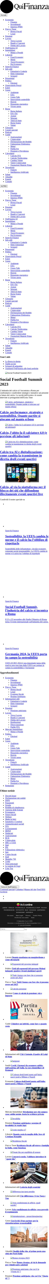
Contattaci (19, 889)
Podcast (8, 132)
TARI (7, 861)
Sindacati (9, 833)
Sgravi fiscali (10, 814)
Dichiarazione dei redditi (15, 798)
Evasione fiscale (17, 694)
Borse (7, 109)
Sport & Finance (12, 67)
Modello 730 (10, 859)
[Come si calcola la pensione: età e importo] (27, 989)
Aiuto (32, 917)
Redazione (9, 786)
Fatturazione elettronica (14, 850)
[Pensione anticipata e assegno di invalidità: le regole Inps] (27, 1119)
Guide (7, 135)
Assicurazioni (16, 137)
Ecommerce (10, 812)
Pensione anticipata (18, 710)
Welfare (8, 817)
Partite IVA (15, 727)
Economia (9, 20)
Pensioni (8, 36)
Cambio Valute (16, 160)
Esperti (8, 179)
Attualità (8, 177)
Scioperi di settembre (13, 366)
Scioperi (13, 76)
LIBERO (4, 907)
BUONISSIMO (20, 912)
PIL (6, 847)
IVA (7, 826)
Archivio (3, 892)
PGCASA (44, 907)
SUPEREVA (29, 912)
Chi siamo (10, 915)
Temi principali (11, 864)
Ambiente (14, 92)
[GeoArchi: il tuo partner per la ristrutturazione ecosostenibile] (27, 1216)
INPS (7, 800)
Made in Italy (10, 819)
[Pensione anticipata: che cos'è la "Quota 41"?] (27, 1270)
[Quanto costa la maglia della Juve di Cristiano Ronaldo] (27, 1130)
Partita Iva (14, 149)
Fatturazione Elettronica (20, 144)
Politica (8, 81)
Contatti (8, 181)
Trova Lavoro (16, 41)
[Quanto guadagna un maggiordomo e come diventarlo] (27, 943)
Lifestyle (8, 55)
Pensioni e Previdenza (19, 151)
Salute (7, 174)
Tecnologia (9, 167)
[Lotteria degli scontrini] (27, 1173)
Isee (6, 852)
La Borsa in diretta (13, 361)
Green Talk (15, 97)
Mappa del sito (30, 889)
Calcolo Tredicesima (18, 158)
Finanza (13, 22)
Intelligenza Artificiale (19, 172)
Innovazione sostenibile (20, 99)
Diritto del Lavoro (17, 45)
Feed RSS (41, 889)
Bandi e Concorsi (17, 43)
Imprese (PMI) (16, 27)
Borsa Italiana (16, 111)
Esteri (7, 88)
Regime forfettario (17, 696)
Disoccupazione (17, 725)
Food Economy (16, 57)
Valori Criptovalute (18, 163)
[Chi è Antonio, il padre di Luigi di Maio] (27, 1040)
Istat (7, 845)
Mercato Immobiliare (13, 729)
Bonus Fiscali (16, 31)
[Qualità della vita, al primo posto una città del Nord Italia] (27, 1237)
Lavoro (8, 38)
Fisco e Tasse (10, 29)
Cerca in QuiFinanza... (9, 887)
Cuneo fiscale (10, 854)
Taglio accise (10, 364)
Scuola (8, 805)
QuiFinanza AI (11, 48)
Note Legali (19, 915)
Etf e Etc (14, 113)
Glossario (9, 127)
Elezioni (13, 83)
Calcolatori (9, 153)
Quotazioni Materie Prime (21, 165)
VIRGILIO (11, 907)
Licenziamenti (11, 829)
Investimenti (15, 24)
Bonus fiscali (15, 689)
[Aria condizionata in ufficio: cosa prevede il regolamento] (27, 1204)
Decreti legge (10, 796)
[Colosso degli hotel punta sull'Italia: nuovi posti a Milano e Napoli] (27, 1075)
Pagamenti (9, 803)
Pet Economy (16, 64)
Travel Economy (17, 62)
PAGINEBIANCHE (9, 910)
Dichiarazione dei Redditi (20, 142)
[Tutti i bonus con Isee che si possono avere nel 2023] (27, 976)
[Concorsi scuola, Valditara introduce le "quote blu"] (27, 1152)
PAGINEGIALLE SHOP (33, 907)
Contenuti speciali (7, 889)
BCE (7, 838)
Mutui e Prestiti (16, 52)
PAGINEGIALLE (20, 907)
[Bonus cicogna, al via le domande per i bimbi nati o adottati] (27, 1258)
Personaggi (9, 78)
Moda (12, 59)
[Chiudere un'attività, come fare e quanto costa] (27, 1010)
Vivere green (15, 106)
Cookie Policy (37, 915)
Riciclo (13, 102)
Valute (13, 125)
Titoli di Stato (16, 120)
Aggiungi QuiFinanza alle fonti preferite (21, 368)
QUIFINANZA (41, 910)
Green (7, 90)
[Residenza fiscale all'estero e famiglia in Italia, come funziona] (27, 1141)
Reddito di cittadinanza (14, 807)
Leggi (12, 34)
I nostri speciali (11, 130)
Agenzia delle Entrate (14, 810)
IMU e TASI (10, 843)
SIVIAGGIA (32, 910)
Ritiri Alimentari (17, 74)
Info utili (8, 69)
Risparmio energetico (19, 104)
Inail (7, 857)
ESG (12, 95)
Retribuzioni (15, 722)
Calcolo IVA (15, 156)
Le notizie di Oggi (12, 866)
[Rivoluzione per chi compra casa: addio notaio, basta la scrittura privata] (27, 1098)
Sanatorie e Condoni (13, 821)
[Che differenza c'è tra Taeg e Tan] (27, 1191)
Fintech (13, 170)
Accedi (3, 15)
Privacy (28, 915)
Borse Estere (15, 123)
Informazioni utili (12, 699)
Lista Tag (9, 868)
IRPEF (8, 831)
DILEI (26, 910)
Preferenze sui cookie (22, 917)
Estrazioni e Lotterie (18, 71)
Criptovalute (15, 139)
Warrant (13, 118)
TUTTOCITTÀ (20, 910)
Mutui (12, 146)
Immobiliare (10, 50)
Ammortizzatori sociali (14, 824)
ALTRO (4, 186)
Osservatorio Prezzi (13, 85)
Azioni (13, 116)
